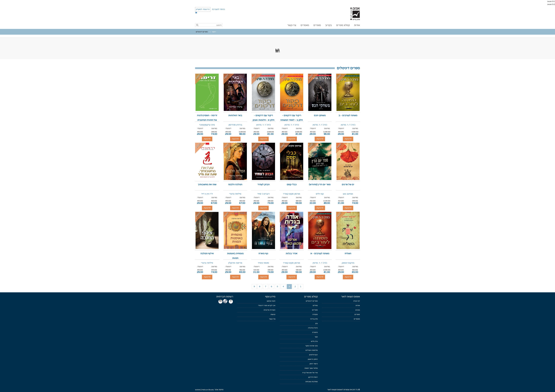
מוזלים (315, 305)
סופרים (317, 25)
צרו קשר (291, 25)
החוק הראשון (313, 359)
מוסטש (197, 390)
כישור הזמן (314, 364)
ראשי (214, 32)
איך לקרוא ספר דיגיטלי (266, 305)
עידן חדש (314, 341)
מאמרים (304, 25)
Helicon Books (208, 390)
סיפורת (315, 332)
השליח (348, 253)
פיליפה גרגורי (235, 194)
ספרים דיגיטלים (312, 301)
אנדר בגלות (291, 253)
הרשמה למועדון (203, 9)
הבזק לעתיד (263, 184)
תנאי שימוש (271, 301)
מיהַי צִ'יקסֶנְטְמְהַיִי (207, 124)
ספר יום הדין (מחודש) (320, 184)
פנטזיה (315, 314)
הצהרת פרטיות (269, 310)
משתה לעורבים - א (319, 253)
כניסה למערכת (218, 9)
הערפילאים (313, 355)
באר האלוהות (235, 115)
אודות (357, 25)
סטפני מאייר (263, 263)
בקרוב (328, 25)
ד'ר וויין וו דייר (207, 194)
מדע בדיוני (314, 319)
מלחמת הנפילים (312, 350)
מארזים (315, 310)
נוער (316, 337)
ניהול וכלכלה (313, 328)
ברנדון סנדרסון (235, 124)
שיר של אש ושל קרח (310, 373)
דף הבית (356, 301)
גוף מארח (263, 253)
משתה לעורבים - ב (348, 115)
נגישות (273, 314)
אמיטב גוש (348, 194)
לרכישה (348, 139)
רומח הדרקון (313, 377)
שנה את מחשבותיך (207, 184)
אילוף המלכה (207, 253)
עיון (316, 323)
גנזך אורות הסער (311, 346)
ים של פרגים (348, 184)
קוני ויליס (320, 194)
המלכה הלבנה (235, 184)
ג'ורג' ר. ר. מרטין (348, 124)
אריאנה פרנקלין (235, 263)
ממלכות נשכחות (311, 382)
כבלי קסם (292, 184)
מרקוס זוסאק (348, 263)
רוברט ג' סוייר (263, 194)
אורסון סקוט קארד (291, 194)
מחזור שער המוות (311, 368)
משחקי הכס (320, 115)
